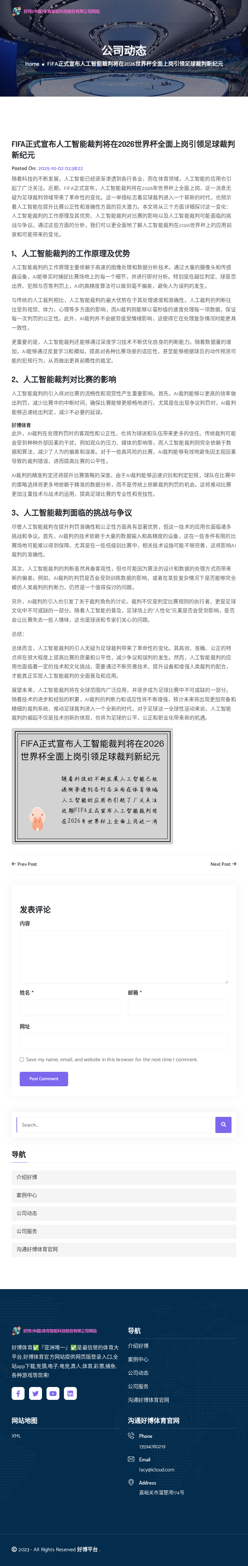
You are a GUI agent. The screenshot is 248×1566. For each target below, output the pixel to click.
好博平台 (87, 1549)
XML (16, 1436)
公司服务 (26, 1231)
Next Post (221, 864)
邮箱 (135, 993)
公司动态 (26, 1213)
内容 (25, 924)
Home (32, 64)
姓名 (27, 993)
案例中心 (26, 1195)
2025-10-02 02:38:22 (60, 169)
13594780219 (152, 1446)
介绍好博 (26, 1177)
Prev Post (26, 864)
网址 (25, 1027)
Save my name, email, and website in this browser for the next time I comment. (112, 1059)
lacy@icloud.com (156, 1470)
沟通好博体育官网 (37, 1249)
